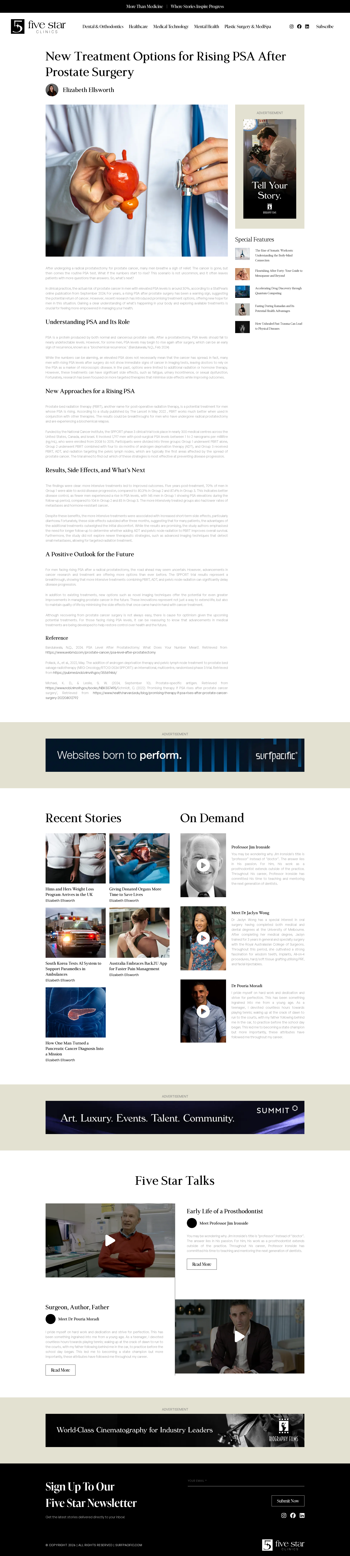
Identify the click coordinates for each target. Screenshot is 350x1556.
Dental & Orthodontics (103, 26)
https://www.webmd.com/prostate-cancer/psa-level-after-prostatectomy (101, 652)
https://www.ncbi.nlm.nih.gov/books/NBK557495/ (81, 688)
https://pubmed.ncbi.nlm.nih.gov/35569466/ (85, 673)
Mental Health (206, 26)
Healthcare (138, 26)
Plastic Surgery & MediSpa (248, 26)
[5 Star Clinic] (283, 1545)
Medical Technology (171, 26)
